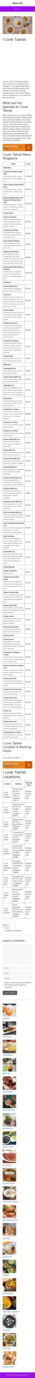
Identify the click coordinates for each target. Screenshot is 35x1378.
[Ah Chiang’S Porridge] (9, 1193)
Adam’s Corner (8, 1147)
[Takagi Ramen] (9, 1047)
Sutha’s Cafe (7, 1256)
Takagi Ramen (8, 1055)
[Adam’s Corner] (9, 1138)
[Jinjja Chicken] (9, 1083)
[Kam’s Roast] (9, 1157)
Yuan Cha (6, 1238)
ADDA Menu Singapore (11, 1311)
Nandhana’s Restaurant (13, 930)
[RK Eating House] (9, 1175)
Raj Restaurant (8, 1293)
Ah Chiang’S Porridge (10, 1201)
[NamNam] (9, 1267)
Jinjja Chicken (8, 1092)
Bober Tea (6, 1073)
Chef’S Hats (7, 1036)
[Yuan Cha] (9, 1230)
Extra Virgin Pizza (9, 1110)
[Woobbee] (9, 1010)
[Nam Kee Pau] (9, 1120)
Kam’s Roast (7, 1165)
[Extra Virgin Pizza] (9, 1102)
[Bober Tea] (9, 1065)
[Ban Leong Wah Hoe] (9, 1212)
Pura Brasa (7, 1330)
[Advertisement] (17, 62)
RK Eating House (9, 1183)
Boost (7, 928)
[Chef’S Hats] (9, 1028)
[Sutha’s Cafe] (9, 1248)
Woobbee (6, 1018)
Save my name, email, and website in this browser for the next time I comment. (18, 985)
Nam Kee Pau (7, 1128)
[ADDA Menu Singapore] (9, 1303)
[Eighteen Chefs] (9, 1358)
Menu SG (18, 3)
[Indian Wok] (9, 1340)
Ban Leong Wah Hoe (10, 1220)
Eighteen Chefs (8, 1366)
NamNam (6, 1275)
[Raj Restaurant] (9, 1285)
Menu (7, 925)
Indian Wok (7, 1348)
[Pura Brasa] (9, 1322)
